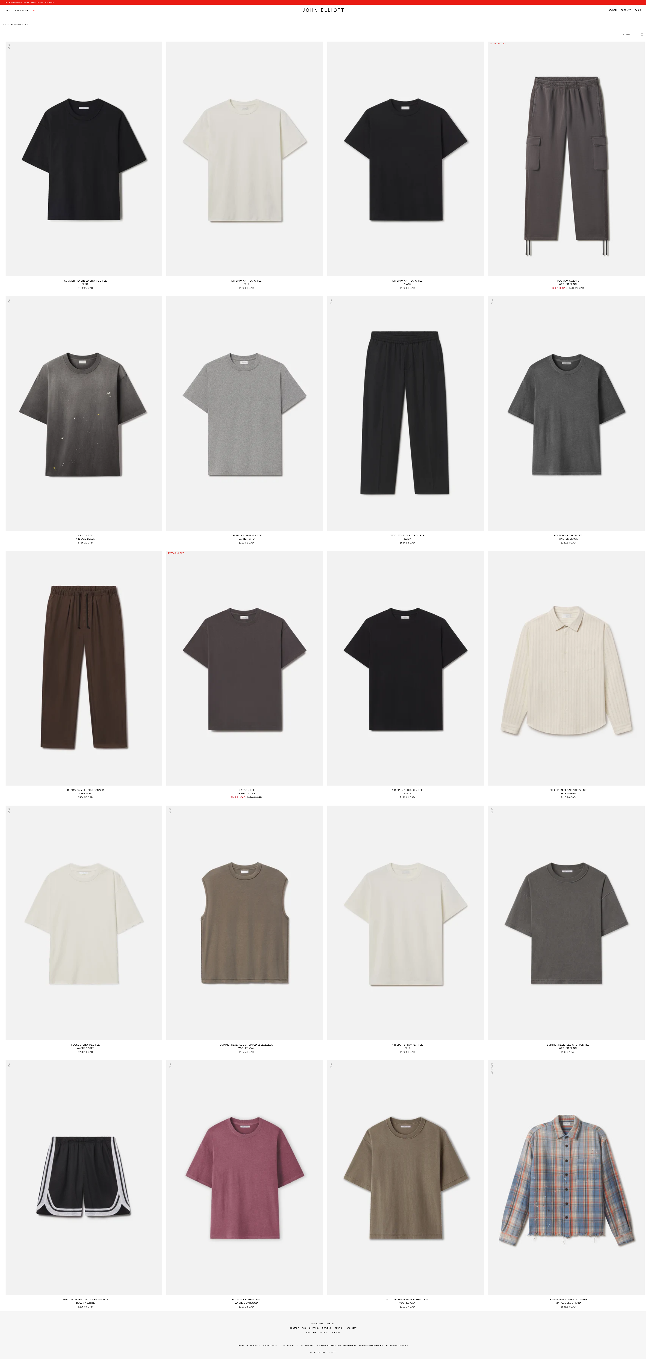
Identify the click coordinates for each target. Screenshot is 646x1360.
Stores (323, 1332)
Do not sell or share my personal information (328, 1345)
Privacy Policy (271, 1345)
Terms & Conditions (249, 1345)
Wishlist (351, 1328)
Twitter (330, 1323)
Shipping (314, 1328)
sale (34, 10)
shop (8, 10)
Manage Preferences (371, 1345)
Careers (335, 1332)
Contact (294, 1328)
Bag (638, 10)
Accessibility (290, 1345)
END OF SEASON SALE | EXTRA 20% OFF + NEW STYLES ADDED (29, 2)
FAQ (304, 1328)
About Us (311, 1332)
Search (612, 10)
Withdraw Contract (397, 1345)
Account (626, 10)
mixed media (21, 10)
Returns (327, 1328)
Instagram (317, 1323)
